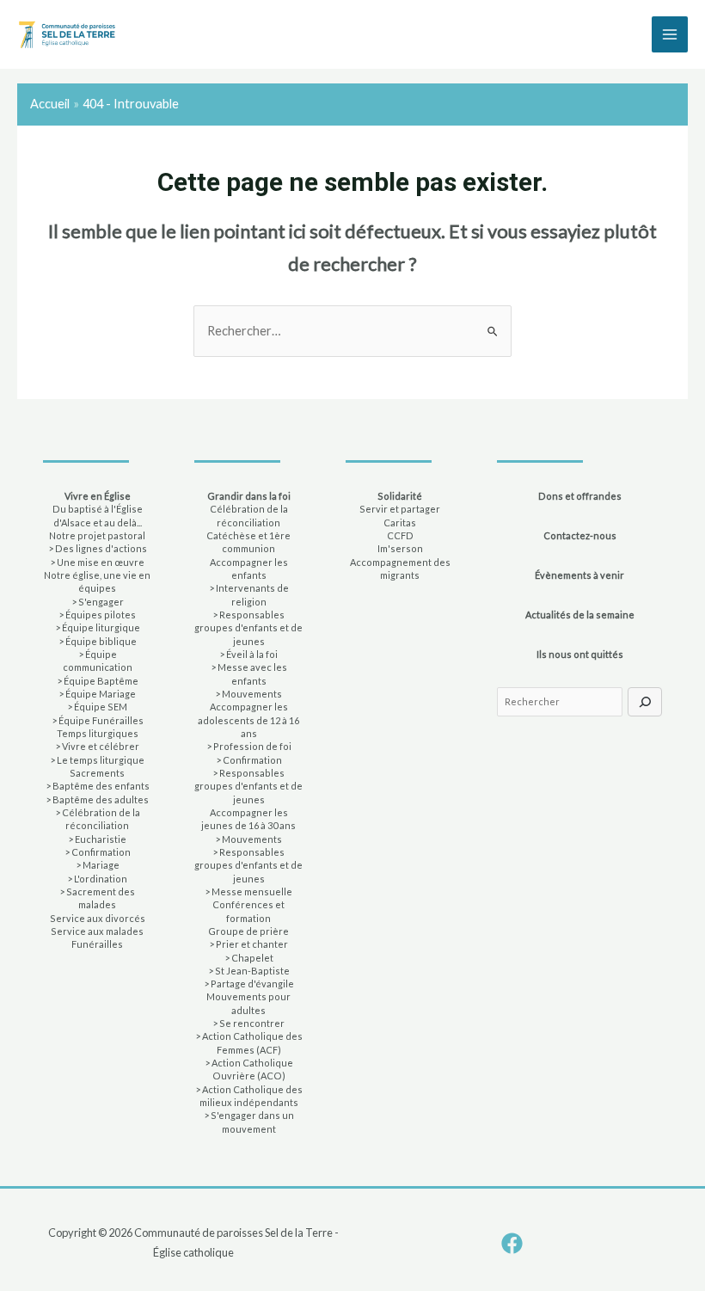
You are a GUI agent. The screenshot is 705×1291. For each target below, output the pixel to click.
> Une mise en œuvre (97, 562)
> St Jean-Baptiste (249, 970)
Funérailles (97, 944)
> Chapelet (248, 957)
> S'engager (97, 601)
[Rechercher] (645, 701)
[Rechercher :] (352, 330)
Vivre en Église (97, 495)
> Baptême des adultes (97, 799)
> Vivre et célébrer (97, 746)
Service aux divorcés (97, 918)
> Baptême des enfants (98, 785)
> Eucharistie (97, 839)
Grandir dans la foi (249, 495)
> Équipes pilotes (97, 614)
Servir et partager (399, 508)
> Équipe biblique (97, 641)
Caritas (399, 522)
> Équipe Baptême (97, 680)
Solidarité (399, 495)
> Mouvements (248, 693)
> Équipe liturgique (97, 627)
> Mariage (98, 864)
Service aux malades (97, 931)
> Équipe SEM (97, 706)
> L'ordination (97, 878)
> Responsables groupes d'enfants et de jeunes (248, 628)
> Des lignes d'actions (97, 548)
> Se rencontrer (248, 1023)
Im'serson (400, 548)
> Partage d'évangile (249, 983)
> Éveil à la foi (248, 654)
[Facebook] (512, 1243)
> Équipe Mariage (97, 693)
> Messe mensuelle (248, 891)
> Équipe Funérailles (98, 720)
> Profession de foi (248, 746)
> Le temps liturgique (97, 759)
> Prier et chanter (248, 944)
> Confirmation (97, 852)
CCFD (400, 535)
